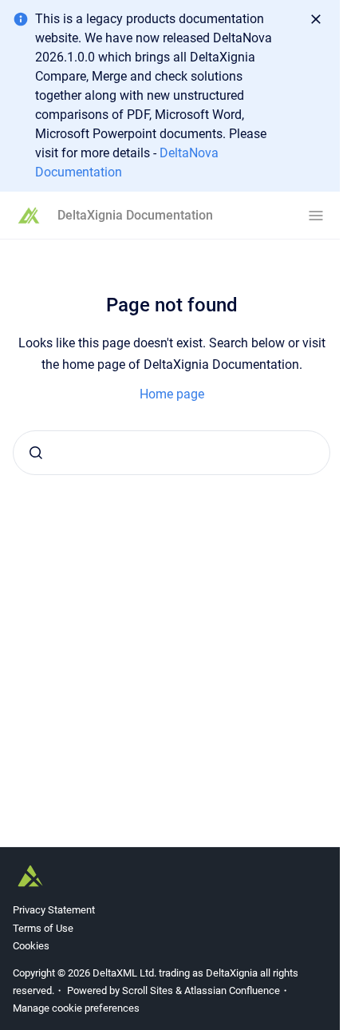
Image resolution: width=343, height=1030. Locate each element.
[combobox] (171, 452)
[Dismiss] (315, 19)
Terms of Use (43, 928)
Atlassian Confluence (232, 990)
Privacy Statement (54, 910)
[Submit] (36, 452)
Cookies (31, 946)
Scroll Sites (147, 990)
